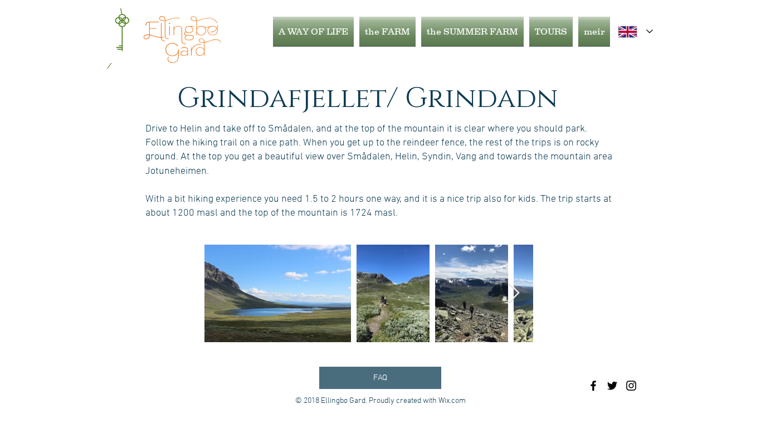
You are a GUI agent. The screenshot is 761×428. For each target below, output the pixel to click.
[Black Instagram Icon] (631, 385)
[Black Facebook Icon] (593, 385)
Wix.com (452, 401)
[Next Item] (514, 293)
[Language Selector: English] (635, 31)
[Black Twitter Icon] (612, 385)
